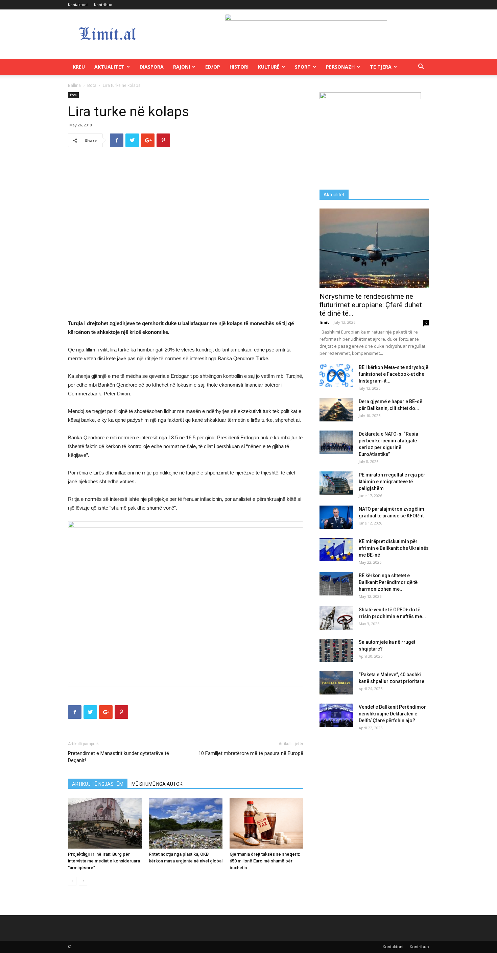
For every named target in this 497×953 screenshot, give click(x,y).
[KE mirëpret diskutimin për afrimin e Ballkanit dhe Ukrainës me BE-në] (336, 549)
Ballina (74, 85)
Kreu (79, 67)
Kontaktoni (78, 4)
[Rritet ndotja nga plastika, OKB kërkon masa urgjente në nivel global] (185, 823)
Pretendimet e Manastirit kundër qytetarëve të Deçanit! (118, 756)
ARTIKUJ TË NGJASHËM (97, 784)
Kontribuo (103, 4)
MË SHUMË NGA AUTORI (158, 784)
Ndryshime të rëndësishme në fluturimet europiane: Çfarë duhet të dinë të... (371, 304)
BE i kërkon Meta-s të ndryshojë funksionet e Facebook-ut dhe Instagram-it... (393, 374)
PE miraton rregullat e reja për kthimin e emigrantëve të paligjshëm (392, 481)
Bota (91, 85)
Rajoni (181, 67)
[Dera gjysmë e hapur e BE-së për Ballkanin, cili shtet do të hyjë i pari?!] (336, 409)
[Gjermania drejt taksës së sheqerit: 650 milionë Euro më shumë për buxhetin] (266, 823)
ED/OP (212, 67)
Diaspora (152, 67)
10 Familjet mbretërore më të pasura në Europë (250, 753)
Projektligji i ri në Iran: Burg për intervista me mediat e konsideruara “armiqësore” (104, 861)
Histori (239, 67)
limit (324, 322)
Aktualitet (109, 67)
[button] (421, 67)
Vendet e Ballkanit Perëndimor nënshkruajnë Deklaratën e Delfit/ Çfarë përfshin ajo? (392, 713)
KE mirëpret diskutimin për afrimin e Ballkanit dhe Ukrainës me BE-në (394, 548)
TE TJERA (381, 67)
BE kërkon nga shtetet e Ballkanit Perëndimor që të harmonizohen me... (388, 582)
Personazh (340, 67)
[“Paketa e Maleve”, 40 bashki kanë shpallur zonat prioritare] (336, 682)
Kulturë (269, 67)
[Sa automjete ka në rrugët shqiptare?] (336, 650)
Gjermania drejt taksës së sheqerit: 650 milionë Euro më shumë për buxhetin (265, 861)
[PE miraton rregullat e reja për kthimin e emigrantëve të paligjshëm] (336, 483)
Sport (303, 67)
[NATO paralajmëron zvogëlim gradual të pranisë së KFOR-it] (336, 517)
